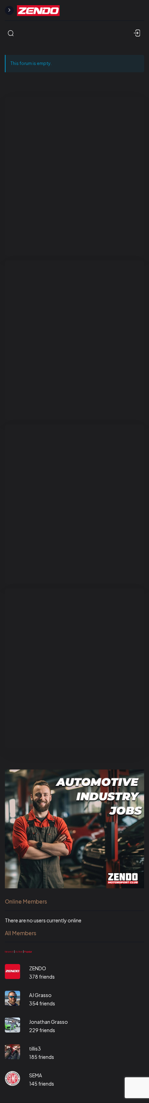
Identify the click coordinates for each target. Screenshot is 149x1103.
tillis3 (35, 1048)
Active (19, 951)
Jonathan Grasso (48, 1022)
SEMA (35, 1075)
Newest (9, 951)
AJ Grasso (40, 995)
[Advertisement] (74, 176)
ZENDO (37, 968)
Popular (28, 951)
